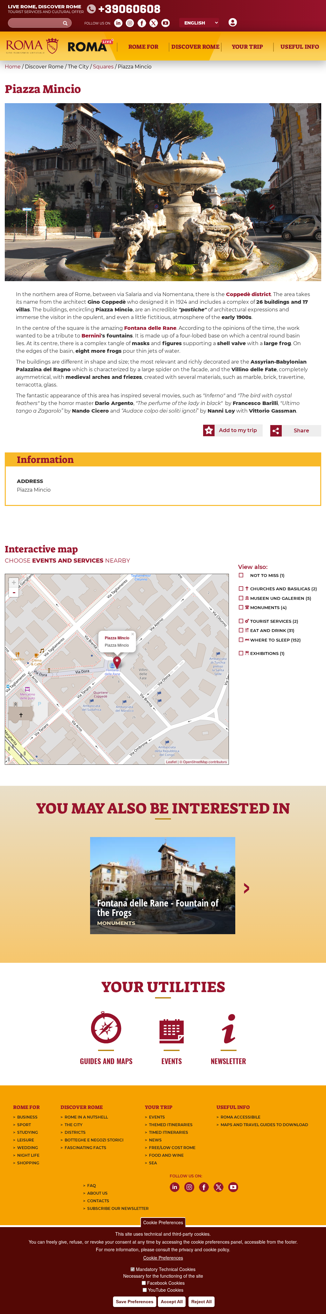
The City (73, 1124)
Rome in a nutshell (86, 1117)
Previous (80, 910)
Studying (27, 1132)
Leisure (25, 1140)
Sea (153, 1163)
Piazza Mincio (117, 638)
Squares (103, 67)
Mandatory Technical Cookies (165, 1269)
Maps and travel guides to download (264, 1124)
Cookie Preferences (163, 1222)
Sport (24, 1124)
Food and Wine (166, 1155)
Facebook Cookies (166, 1283)
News (155, 1140)
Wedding (27, 1147)
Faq (91, 1185)
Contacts (98, 1200)
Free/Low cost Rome (172, 1147)
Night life (28, 1155)
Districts (75, 1132)
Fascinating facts (85, 1147)
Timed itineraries (168, 1132)
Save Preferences (134, 1301)
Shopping (28, 1163)
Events (157, 1117)
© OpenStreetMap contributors (203, 761)
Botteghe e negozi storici (94, 1140)
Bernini (91, 336)
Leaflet (171, 761)
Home (13, 67)
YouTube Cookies (165, 1290)
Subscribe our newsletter (118, 1208)
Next (246, 910)
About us (97, 1193)
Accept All (172, 1301)
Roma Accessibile (240, 1117)
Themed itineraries (171, 1124)
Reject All (201, 1301)
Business (27, 1117)
